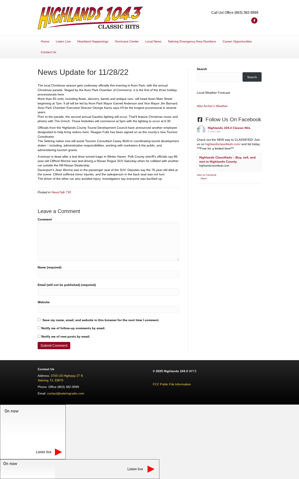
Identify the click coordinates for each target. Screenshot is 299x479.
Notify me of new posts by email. (65, 336)
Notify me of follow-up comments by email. (73, 328)
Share (204, 178)
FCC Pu (158, 384)
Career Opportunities (237, 41)
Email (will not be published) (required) (67, 285)
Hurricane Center (127, 41)
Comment (45, 219)
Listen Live (63, 41)
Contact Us (48, 52)
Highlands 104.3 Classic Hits (229, 128)
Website (44, 302)
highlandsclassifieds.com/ (223, 144)
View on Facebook (206, 175)
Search (202, 69)
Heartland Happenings (92, 41)
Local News (153, 41)
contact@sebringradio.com (65, 393)
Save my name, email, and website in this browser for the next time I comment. (100, 320)
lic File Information (178, 384)
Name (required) (50, 267)
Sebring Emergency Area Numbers (192, 41)
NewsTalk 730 (61, 192)
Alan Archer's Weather (212, 106)
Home (45, 41)
